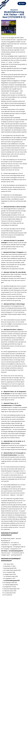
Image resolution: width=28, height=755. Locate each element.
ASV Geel (4, 4)
